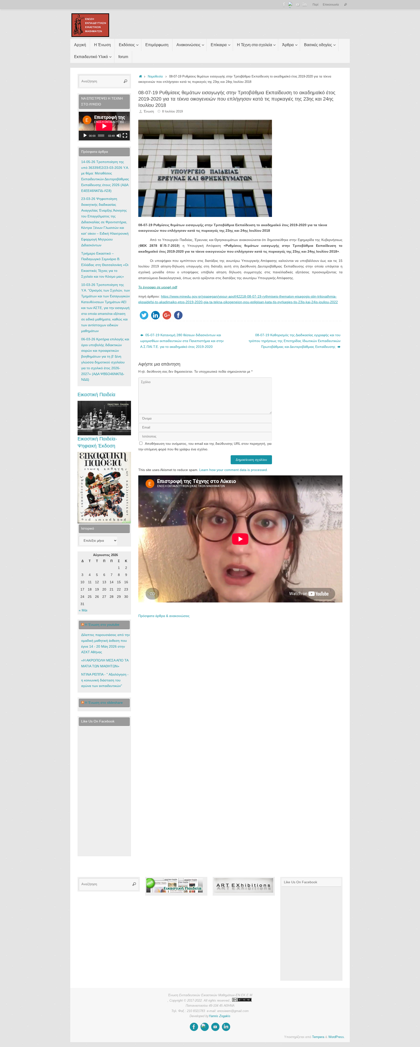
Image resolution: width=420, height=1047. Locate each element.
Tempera (318, 1037)
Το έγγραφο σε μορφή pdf (157, 287)
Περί (315, 4)
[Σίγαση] (118, 135)
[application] (104, 126)
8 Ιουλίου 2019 (172, 111)
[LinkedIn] (304, 4)
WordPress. (336, 1037)
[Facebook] (284, 4)
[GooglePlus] (291, 4)
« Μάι (83, 610)
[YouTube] (297, 4)
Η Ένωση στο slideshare (104, 702)
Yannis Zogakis (219, 1016)
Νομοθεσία (155, 76)
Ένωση (149, 111)
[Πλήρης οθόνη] (124, 135)
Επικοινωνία (331, 4)
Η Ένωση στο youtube (102, 624)
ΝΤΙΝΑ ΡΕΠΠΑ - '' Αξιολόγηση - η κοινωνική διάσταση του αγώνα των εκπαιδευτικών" (105, 680)
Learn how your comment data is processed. (233, 470)
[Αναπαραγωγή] (85, 135)
